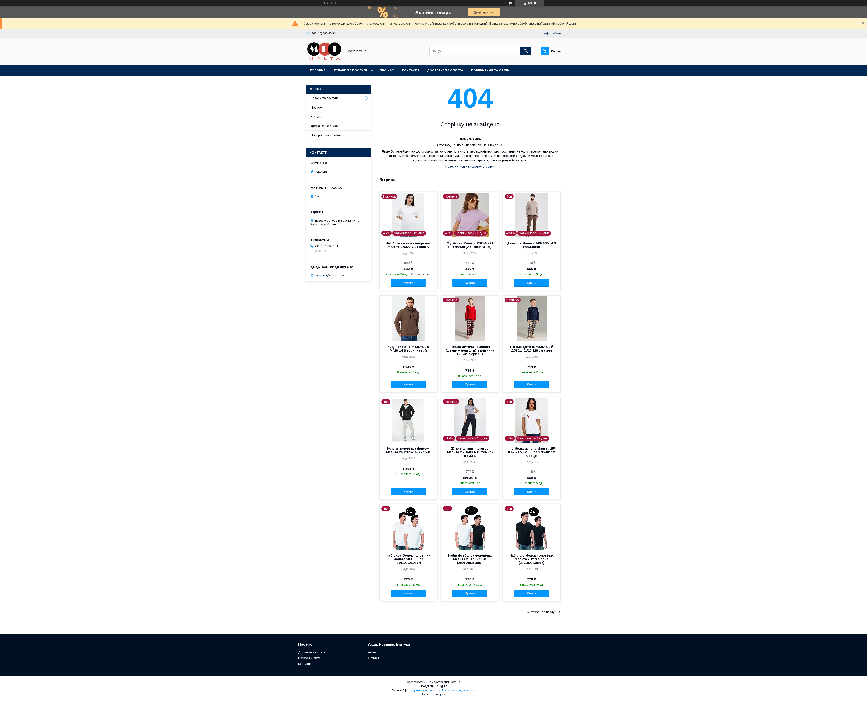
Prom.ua (455, 682)
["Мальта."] (324, 59)
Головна (317, 70)
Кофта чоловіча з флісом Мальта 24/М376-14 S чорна (408, 450)
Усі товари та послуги (542, 612)
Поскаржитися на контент (422, 690)
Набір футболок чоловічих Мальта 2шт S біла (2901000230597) (408, 559)
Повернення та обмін (490, 70)
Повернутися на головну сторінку (470, 166)
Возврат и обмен (310, 658)
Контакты (304, 663)
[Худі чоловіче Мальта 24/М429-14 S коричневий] (408, 318)
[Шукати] (525, 51)
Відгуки (316, 116)
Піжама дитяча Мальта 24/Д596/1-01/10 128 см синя (531, 348)
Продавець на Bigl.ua (433, 686)
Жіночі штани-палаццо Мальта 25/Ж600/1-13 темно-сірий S (470, 452)
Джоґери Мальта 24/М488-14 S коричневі (531, 245)
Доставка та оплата (445, 70)
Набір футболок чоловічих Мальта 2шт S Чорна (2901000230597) (470, 559)
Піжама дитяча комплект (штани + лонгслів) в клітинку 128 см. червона (470, 350)
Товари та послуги (350, 70)
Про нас (387, 70)
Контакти (410, 70)
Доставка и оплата (311, 652)
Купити (408, 282)
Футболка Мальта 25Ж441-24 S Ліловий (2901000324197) (470, 245)
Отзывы (373, 658)
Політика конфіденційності (458, 690)
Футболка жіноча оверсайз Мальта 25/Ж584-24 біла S (408, 245)
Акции (372, 652)
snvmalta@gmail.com (329, 275)
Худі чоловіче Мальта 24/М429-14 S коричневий (408, 348)
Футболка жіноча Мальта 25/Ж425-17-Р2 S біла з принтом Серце (531, 452)
